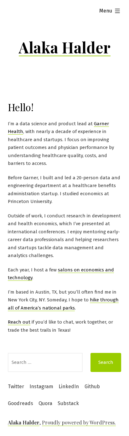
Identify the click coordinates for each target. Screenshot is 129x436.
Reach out (19, 322)
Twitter (16, 386)
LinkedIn (69, 386)
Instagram (41, 386)
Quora (45, 403)
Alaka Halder (65, 47)
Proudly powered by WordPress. (79, 422)
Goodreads (20, 403)
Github (92, 386)
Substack (68, 403)
